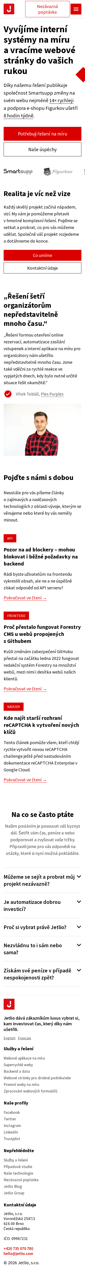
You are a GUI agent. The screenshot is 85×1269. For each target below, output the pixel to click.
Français (24, 1038)
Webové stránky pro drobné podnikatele (37, 1077)
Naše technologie (18, 1173)
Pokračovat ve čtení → (25, 597)
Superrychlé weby (18, 1064)
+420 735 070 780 (18, 1248)
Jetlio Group (14, 1192)
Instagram (12, 1125)
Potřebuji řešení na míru (42, 134)
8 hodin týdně (18, 115)
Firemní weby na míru (21, 1084)
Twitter (10, 1119)
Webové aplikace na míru (24, 1058)
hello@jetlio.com (18, 1253)
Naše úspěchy (42, 149)
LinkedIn (11, 1132)
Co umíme (42, 255)
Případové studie (18, 1166)
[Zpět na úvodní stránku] (9, 9)
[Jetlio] (9, 1004)
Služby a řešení (16, 1160)
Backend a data (17, 1071)
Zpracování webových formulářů (31, 1091)
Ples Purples (52, 394)
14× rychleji (61, 100)
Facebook (12, 1112)
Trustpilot (12, 1138)
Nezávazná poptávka (47, 9)
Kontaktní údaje (42, 268)
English (9, 1038)
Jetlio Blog (13, 1186)
